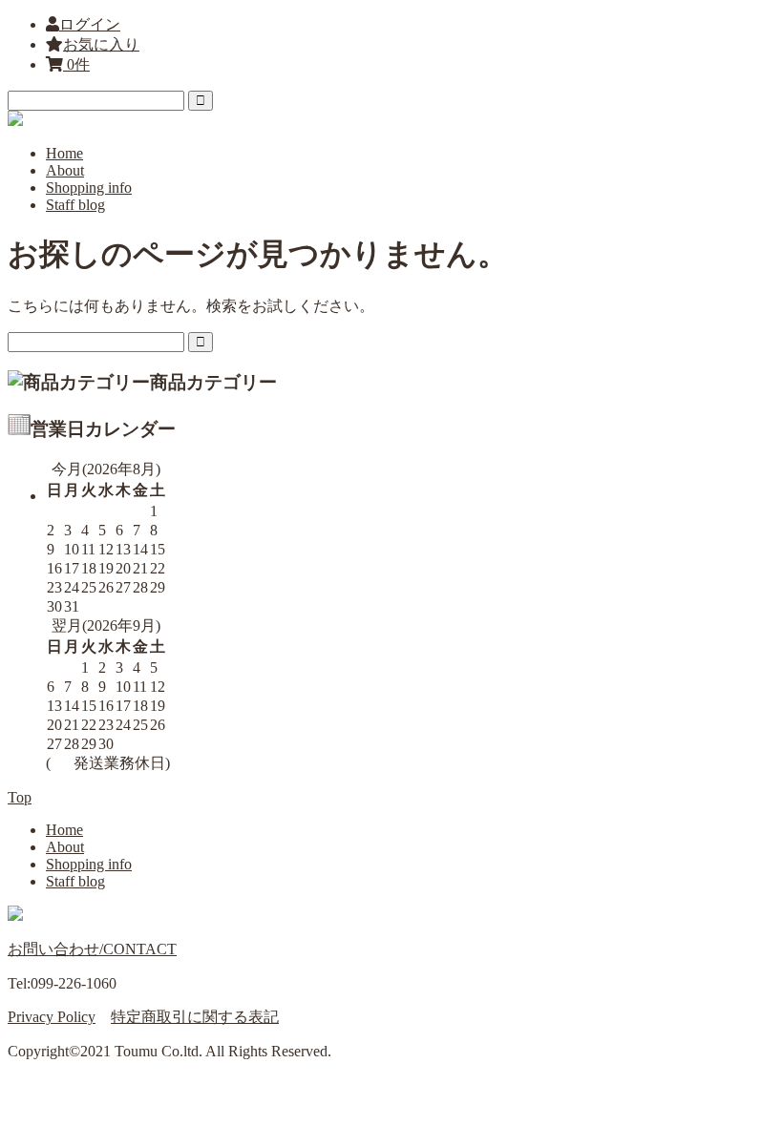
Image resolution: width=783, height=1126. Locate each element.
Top (20, 797)
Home (64, 153)
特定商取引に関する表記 (195, 1017)
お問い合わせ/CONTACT (92, 949)
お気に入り (101, 44)
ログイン (89, 24)
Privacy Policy (51, 1017)
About (65, 170)
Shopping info (89, 187)
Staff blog (75, 205)
